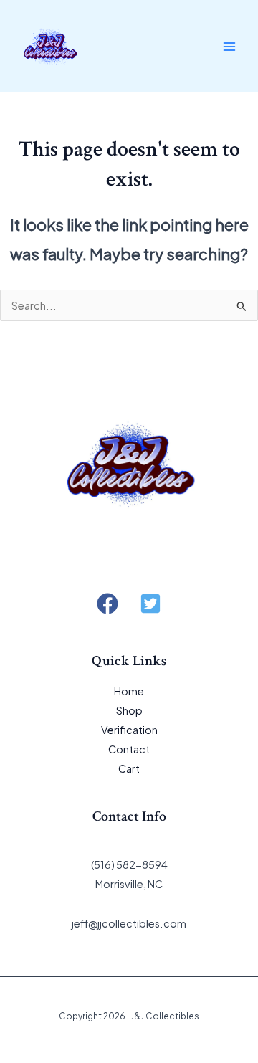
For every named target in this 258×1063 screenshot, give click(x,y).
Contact (129, 749)
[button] (107, 603)
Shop (129, 710)
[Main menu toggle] (229, 46)
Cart (129, 768)
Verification (129, 729)
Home (129, 691)
